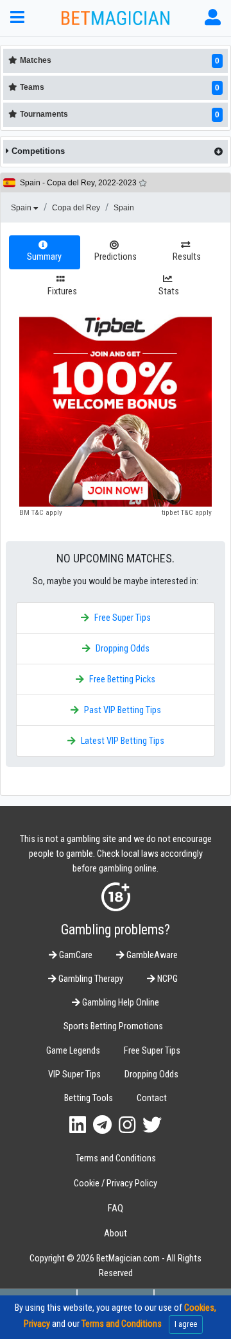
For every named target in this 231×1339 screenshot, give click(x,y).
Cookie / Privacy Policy (115, 1183)
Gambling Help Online (119, 1002)
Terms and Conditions (116, 1158)
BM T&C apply (40, 512)
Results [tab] (187, 256)
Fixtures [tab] (62, 291)
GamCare (74, 955)
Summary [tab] (44, 256)
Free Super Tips (122, 617)
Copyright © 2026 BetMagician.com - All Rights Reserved (115, 1266)
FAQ (115, 1208)
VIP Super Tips (74, 1074)
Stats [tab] (168, 291)
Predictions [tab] (115, 256)
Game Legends (73, 1050)
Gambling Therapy (89, 978)
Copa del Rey (76, 207)
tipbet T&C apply (187, 512)
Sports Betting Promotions (113, 1026)
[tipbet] (115, 410)
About (115, 1233)
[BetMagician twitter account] (152, 1125)
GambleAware (151, 955)
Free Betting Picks (122, 679)
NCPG (166, 978)
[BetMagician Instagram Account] (127, 1125)
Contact (152, 1098)
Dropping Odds (123, 648)
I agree (186, 1324)
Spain (22, 207)
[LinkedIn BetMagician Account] (77, 1125)
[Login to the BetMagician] (213, 17)
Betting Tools (88, 1098)
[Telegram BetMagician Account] (102, 1125)
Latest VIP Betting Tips (122, 741)
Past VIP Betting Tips (122, 710)
